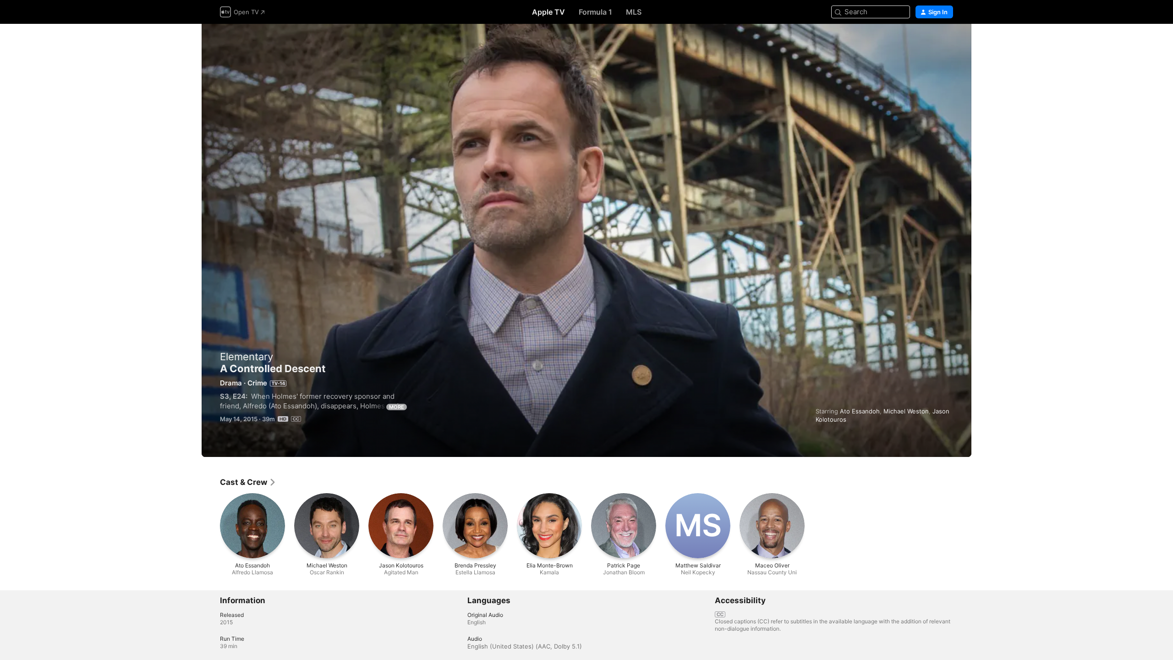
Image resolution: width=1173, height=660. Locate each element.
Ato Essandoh (860, 411)
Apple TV (548, 11)
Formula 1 (595, 11)
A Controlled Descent (586, 240)
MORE (396, 407)
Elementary (246, 357)
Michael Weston (906, 411)
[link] (248, 482)
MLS (633, 11)
